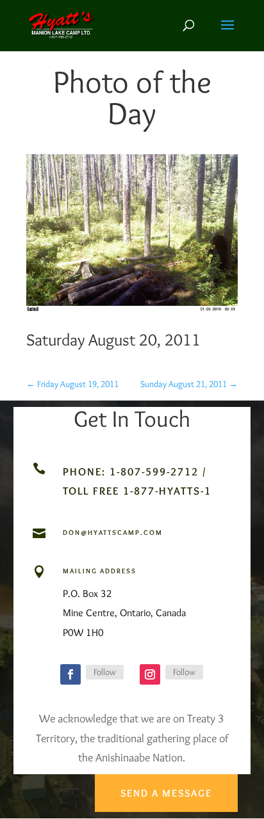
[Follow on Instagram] (150, 674)
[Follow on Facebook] (70, 674)
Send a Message (166, 793)
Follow (105, 672)
